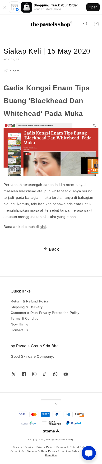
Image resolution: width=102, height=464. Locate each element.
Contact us (19, 329)
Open (93, 7)
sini (43, 226)
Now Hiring (19, 324)
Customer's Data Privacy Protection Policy (45, 312)
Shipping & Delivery (26, 306)
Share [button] (15, 70)
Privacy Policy (45, 447)
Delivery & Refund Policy (71, 447)
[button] (6, 24)
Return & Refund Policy (30, 301)
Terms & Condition (26, 318)
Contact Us (17, 451)
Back (54, 249)
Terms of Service (23, 447)
